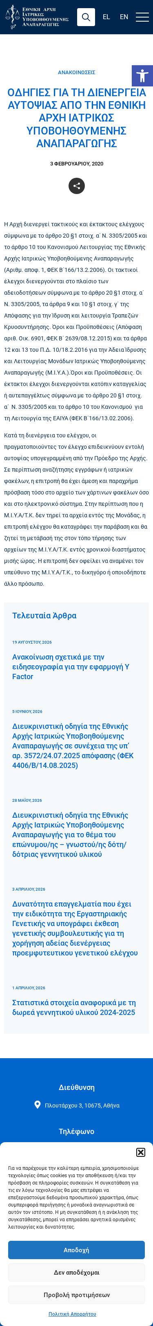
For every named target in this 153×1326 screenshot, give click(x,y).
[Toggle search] (86, 17)
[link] (142, 75)
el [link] (106, 17)
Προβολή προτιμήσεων (77, 1295)
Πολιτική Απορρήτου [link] (72, 1314)
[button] (141, 1152)
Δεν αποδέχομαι (77, 1272)
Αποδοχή (76, 1250)
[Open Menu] (142, 17)
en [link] (124, 17)
